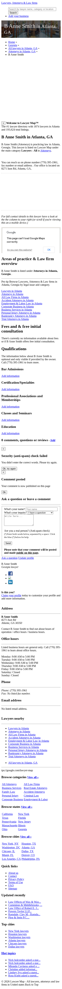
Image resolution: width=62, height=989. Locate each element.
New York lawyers (18, 931)
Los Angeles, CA (11, 858)
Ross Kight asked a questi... (23, 975)
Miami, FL (8, 855)
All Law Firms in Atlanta (15, 297)
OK (48, 249)
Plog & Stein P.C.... (18, 917)
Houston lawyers (17, 934)
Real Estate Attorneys (35, 788)
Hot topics (8, 953)
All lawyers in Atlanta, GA (22, 48)
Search (13, 12)
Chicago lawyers (17, 943)
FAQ (11, 885)
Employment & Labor (36, 799)
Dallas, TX (28, 851)
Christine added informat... (22, 969)
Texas (5, 817)
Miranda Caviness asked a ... (23, 966)
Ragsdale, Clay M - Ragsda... (24, 914)
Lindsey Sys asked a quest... (23, 972)
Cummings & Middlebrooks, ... (25, 905)
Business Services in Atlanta (16, 309)
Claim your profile (11, 595)
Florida (22, 817)
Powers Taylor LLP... (20, 911)
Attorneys (45, 150)
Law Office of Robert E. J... (23, 908)
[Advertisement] (31, 90)
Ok (4, 492)
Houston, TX (29, 843)
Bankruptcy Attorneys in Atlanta (19, 315)
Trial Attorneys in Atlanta (15, 319)
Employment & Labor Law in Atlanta (21, 303)
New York (23, 814)
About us (13, 872)
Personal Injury (10, 795)
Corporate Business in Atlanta (17, 306)
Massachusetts (9, 825)
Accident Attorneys (34, 791)
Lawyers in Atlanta (11, 291)
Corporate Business (12, 799)
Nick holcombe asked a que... (24, 959)
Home (11, 42)
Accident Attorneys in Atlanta (17, 300)
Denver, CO (28, 855)
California (7, 814)
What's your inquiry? (15, 512)
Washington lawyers (19, 937)
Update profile (26, 557)
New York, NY (10, 843)
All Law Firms (32, 784)
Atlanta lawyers (16, 940)
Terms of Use (15, 882)
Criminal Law (31, 795)
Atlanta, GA (28, 847)
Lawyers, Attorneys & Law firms (19, 2)
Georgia (12, 45)
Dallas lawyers (16, 946)
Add (52, 440)
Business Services (11, 788)
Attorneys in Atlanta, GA (21, 51)
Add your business (18, 16)
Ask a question (9, 557)
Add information (10, 375)
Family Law (8, 791)
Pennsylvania (9, 821)
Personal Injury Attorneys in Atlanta (20, 312)
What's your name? (14, 509)
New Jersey (24, 821)
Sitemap (12, 888)
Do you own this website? (19, 250)
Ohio (4, 829)
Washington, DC (11, 847)
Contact (12, 876)
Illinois (21, 825)
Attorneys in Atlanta (12, 294)
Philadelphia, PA (31, 858)
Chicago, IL (8, 851)
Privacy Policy (16, 879)
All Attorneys (9, 784)
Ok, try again (9, 468)
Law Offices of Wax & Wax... (24, 901)
